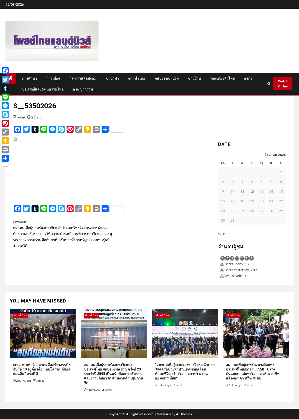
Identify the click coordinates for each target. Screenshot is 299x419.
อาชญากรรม (83, 89)
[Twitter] (5, 79)
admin (22, 117)
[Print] (5, 149)
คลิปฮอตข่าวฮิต (167, 78)
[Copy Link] (5, 132)
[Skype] (5, 114)
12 (252, 191)
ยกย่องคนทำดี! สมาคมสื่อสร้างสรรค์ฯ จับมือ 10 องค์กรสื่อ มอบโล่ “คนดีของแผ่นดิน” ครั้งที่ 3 (41, 369)
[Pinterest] (5, 123)
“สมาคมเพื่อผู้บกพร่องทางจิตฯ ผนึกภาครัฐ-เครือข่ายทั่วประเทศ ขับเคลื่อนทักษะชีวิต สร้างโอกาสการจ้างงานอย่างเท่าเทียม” (185, 371)
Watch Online (283, 83)
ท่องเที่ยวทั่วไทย (222, 78)
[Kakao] (5, 140)
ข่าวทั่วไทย (136, 78)
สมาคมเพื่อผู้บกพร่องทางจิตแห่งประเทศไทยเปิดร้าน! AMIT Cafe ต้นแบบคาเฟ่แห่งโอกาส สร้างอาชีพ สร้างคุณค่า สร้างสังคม (253, 371)
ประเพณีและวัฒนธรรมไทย (42, 89)
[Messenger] (5, 105)
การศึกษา (29, 78)
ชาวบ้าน (194, 78)
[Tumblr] (5, 88)
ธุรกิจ (248, 78)
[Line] (5, 97)
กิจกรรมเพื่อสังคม (83, 78)
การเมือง (53, 78)
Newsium (164, 414)
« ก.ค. (222, 233)
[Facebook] (5, 70)
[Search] (269, 83)
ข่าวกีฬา (112, 78)
